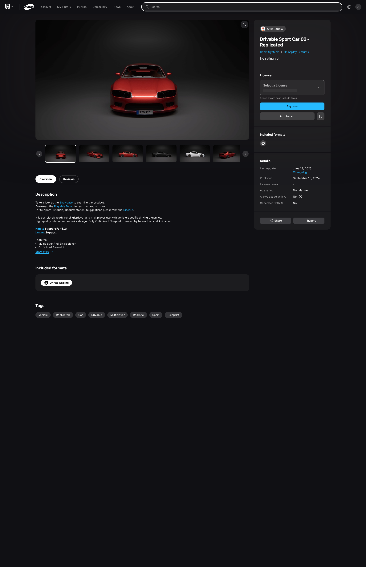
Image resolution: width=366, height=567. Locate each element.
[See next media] (245, 154)
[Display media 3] (161, 153)
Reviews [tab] (69, 179)
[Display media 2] (127, 153)
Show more (42, 251)
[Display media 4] (195, 153)
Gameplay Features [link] (296, 52)
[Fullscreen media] (244, 24)
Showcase (66, 202)
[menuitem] (45, 7)
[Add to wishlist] (320, 116)
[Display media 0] (60, 153)
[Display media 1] (94, 153)
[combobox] (244, 7)
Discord (128, 209)
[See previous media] (39, 154)
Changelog (300, 172)
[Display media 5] (228, 153)
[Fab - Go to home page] (29, 7)
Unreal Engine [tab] (59, 282)
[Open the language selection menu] (349, 7)
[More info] (300, 196)
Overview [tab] (45, 179)
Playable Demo (64, 206)
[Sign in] (358, 7)
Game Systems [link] (269, 52)
